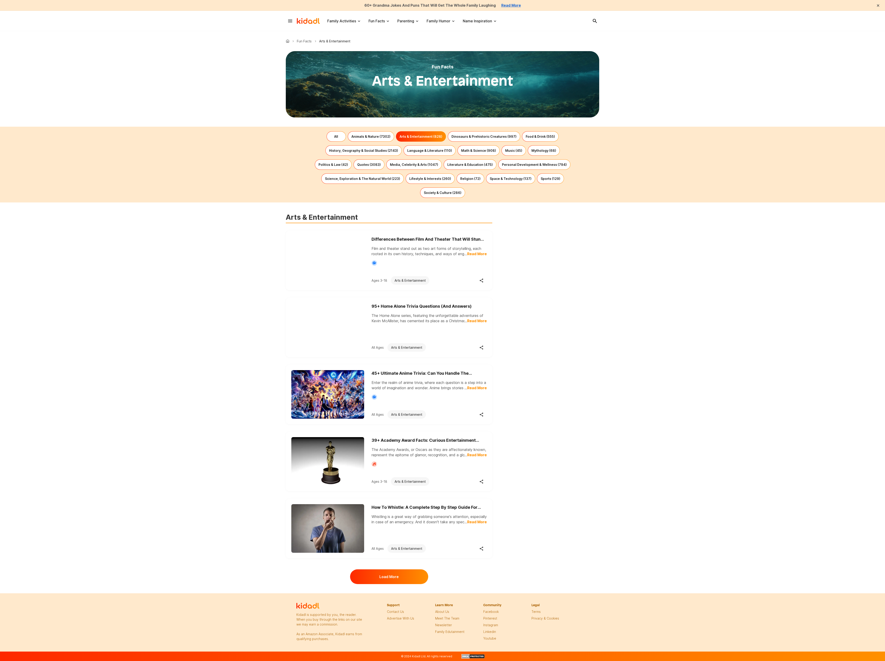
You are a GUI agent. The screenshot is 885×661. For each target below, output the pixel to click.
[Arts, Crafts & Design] (374, 263)
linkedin (489, 632)
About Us (442, 612)
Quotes (369, 165)
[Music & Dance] (374, 464)
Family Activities (341, 21)
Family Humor (438, 21)
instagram (490, 625)
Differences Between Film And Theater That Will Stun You (426, 239)
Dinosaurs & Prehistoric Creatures (483, 136)
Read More (511, 5)
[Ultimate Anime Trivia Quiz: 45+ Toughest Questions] (327, 394)
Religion (470, 179)
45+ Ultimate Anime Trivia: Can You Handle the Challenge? (420, 373)
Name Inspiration (477, 21)
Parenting (405, 21)
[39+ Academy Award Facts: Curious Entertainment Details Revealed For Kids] (327, 461)
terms (536, 612)
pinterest (490, 618)
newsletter (443, 625)
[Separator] (481, 280)
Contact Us (395, 612)
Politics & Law (333, 165)
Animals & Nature (370, 136)
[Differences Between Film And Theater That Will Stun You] (327, 260)
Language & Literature (429, 150)
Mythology (543, 150)
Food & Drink (540, 136)
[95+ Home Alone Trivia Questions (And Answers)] (327, 327)
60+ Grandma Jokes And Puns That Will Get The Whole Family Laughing (430, 5)
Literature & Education (470, 165)
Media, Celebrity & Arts (414, 165)
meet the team (447, 618)
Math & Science (478, 150)
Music (513, 150)
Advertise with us (400, 618)
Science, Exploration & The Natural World (362, 179)
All (336, 136)
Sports (550, 179)
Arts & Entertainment (421, 136)
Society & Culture (442, 193)
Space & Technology (510, 179)
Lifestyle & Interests (430, 179)
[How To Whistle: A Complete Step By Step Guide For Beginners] (327, 528)
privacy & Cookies (545, 618)
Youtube (489, 638)
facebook (491, 612)
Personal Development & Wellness (534, 165)
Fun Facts (377, 21)
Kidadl (288, 41)
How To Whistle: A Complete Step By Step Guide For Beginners (425, 507)
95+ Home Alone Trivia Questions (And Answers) (422, 306)
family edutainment (449, 632)
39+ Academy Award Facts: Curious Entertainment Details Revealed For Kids (424, 440)
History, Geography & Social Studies (363, 150)
